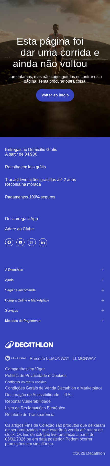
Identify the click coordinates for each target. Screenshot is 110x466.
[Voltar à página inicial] (29, 344)
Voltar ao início (55, 95)
